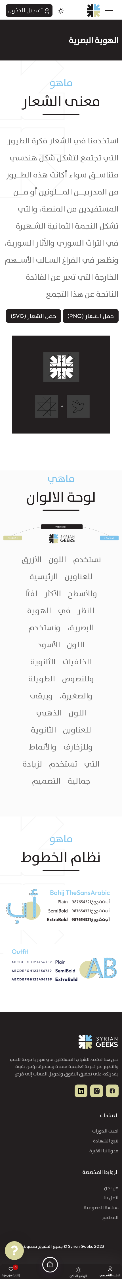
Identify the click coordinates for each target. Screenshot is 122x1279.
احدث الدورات (105, 1131)
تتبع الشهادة (106, 1141)
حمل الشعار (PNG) (91, 315)
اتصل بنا (111, 1197)
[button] (112, 8)
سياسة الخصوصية (101, 1207)
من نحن (111, 1187)
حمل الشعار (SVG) (33, 315)
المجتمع (110, 1217)
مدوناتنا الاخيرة (104, 1151)
